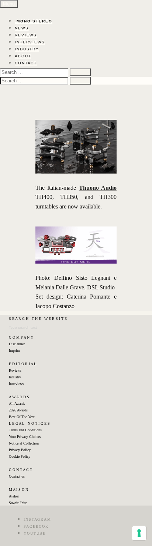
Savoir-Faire (18, 503)
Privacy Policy (20, 450)
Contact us (17, 476)
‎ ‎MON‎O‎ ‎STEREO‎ (33, 21)
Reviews (15, 370)
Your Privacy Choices (25, 437)
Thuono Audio (98, 188)
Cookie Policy (19, 456)
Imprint (14, 351)
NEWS (22, 28)
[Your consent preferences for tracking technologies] (139, 533)
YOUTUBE (35, 533)
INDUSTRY (27, 49)
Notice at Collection (24, 443)
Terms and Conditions (25, 430)
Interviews (16, 384)
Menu (9, 4)
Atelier (14, 496)
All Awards (17, 404)
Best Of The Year (21, 417)
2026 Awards (18, 410)
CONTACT (26, 63)
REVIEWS (26, 35)
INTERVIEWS (30, 42)
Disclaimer (17, 344)
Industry (15, 377)
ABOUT (23, 56)
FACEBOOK (36, 526)
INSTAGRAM (37, 519)
